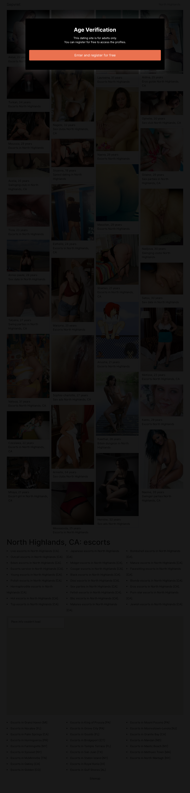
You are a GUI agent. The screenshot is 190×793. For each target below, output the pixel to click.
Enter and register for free (95, 55)
